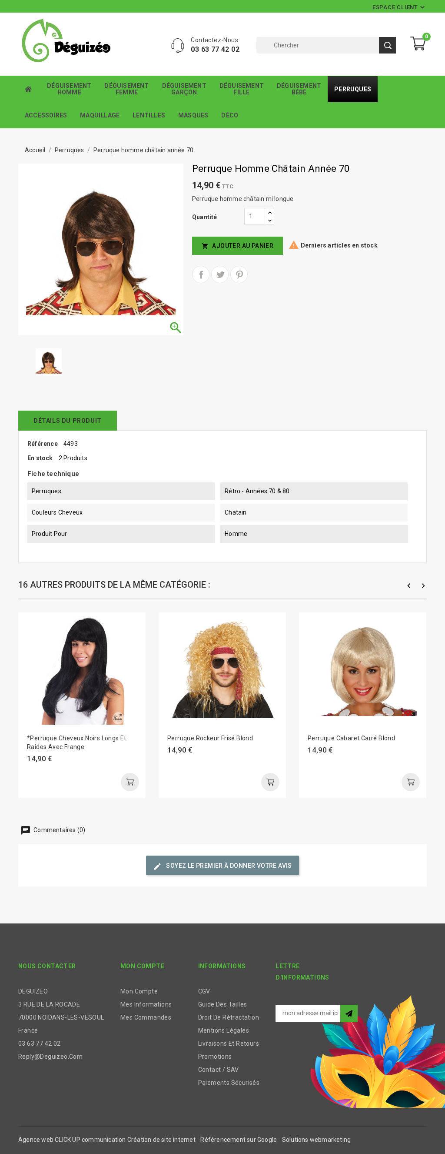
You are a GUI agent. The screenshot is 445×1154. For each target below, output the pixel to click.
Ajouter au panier (237, 246)
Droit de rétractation (228, 1017)
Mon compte (139, 991)
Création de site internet (161, 1139)
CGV (204, 991)
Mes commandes (145, 1017)
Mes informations (146, 1004)
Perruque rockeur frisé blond (210, 738)
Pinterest (239, 274)
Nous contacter (47, 966)
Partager (201, 274)
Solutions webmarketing (316, 1139)
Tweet (220, 274)
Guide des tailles (222, 1004)
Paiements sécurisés (229, 1082)
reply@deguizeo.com (50, 1056)
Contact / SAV (218, 1069)
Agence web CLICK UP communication (72, 1139)
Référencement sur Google (238, 1139)
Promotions (215, 1056)
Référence (42, 443)
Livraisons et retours (228, 1043)
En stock (40, 458)
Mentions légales (223, 1030)
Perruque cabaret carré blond (351, 738)
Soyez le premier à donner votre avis (222, 866)
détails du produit (67, 420)
